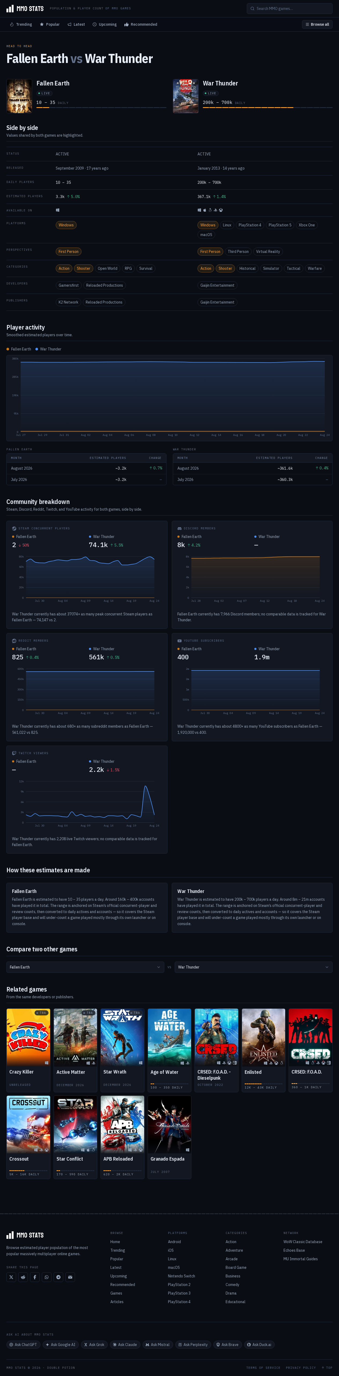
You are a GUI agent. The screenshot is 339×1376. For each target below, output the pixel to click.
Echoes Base (294, 1250)
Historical (248, 268)
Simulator (271, 268)
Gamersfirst (69, 285)
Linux (227, 225)
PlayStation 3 (179, 1293)
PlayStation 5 (280, 225)
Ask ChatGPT (26, 1344)
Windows (66, 225)
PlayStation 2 (179, 1284)
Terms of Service (263, 1368)
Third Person (238, 251)
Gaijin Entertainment (217, 285)
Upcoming (108, 24)
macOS (206, 234)
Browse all (320, 24)
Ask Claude (127, 1344)
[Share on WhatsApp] (46, 1277)
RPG (128, 268)
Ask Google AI (63, 1344)
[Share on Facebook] (35, 1277)
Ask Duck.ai (261, 1344)
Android (174, 1241)
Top (329, 1368)
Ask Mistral (160, 1344)
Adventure (234, 1250)
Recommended (144, 24)
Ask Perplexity (196, 1344)
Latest (79, 24)
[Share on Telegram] (58, 1277)
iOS (171, 1250)
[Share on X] (11, 1277)
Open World (107, 268)
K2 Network (68, 302)
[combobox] (85, 967)
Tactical (293, 268)
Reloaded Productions (104, 285)
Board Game (236, 1267)
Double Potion (61, 1368)
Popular (53, 24)
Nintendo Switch (181, 1276)
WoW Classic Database (303, 1241)
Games (116, 1293)
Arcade (232, 1259)
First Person (69, 251)
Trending (24, 24)
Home (115, 1241)
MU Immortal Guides (301, 1259)
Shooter (83, 268)
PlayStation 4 (250, 225)
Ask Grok (96, 1344)
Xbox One (307, 225)
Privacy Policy (301, 1368)
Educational (235, 1301)
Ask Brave (230, 1344)
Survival (145, 268)
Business (233, 1276)
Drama (231, 1293)
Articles (117, 1301)
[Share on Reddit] (23, 1277)
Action (64, 268)
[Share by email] (70, 1277)
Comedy (232, 1284)
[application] (169, 398)
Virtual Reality (268, 251)
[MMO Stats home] (24, 8)
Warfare (315, 268)
